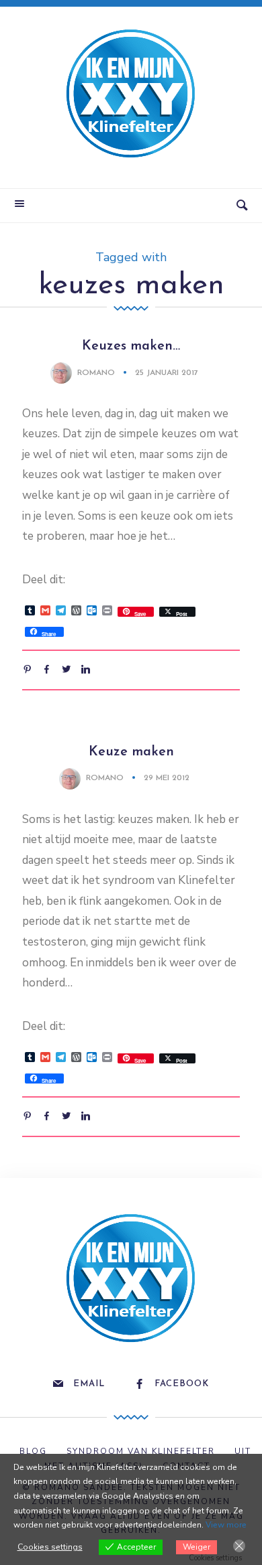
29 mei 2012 (166, 778)
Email (89, 1384)
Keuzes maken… (131, 346)
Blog (33, 1451)
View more (226, 1524)
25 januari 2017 (166, 373)
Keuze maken (131, 752)
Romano (96, 373)
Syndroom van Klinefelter (141, 1451)
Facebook (182, 1384)
